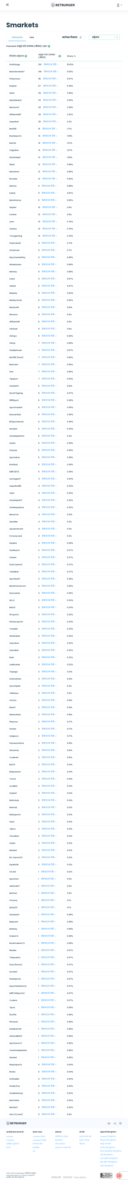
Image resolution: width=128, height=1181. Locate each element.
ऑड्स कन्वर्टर (105, 1144)
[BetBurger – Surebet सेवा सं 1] (63, 5)
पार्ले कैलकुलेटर (106, 1155)
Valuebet (10, 1140)
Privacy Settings (80, 1177)
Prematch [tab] (17, 37)
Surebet (9, 1136)
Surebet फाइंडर (39, 1136)
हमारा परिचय (84, 1140)
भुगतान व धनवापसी (63, 1147)
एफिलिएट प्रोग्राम (61, 1136)
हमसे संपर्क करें (85, 1136)
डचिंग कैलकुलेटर (107, 1166)
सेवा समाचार (60, 1144)
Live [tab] (32, 37)
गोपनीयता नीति (56, 1177)
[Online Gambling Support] (106, 1175)
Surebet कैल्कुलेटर (108, 1136)
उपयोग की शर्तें (67, 1177)
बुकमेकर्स (59, 1140)
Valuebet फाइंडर (39, 1140)
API (34, 1151)
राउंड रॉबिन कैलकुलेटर (109, 1158)
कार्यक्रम (36, 1147)
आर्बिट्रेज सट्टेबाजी (12, 1144)
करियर (82, 1144)
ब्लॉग (8, 1147)
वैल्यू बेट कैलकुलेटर (108, 1140)
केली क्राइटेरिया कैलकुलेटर (111, 1151)
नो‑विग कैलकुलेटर (107, 1147)
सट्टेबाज (95, 37)
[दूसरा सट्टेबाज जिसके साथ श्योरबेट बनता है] (26, 56)
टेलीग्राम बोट (38, 1144)
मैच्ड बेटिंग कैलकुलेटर (108, 1162)
